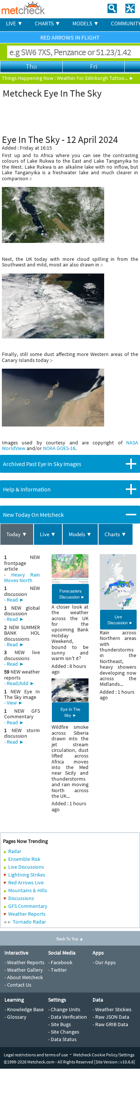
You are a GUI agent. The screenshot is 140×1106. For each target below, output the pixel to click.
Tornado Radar (29, 921)
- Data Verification (67, 1016)
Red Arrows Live (26, 882)
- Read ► (14, 599)
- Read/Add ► (19, 683)
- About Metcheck (23, 977)
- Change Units (64, 1009)
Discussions (21, 898)
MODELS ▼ (85, 23)
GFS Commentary (27, 906)
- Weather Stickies (112, 1009)
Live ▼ (48, 534)
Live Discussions (26, 866)
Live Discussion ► (120, 619)
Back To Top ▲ (70, 938)
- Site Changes (63, 1031)
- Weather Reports (24, 962)
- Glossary (15, 1016)
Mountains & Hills (27, 890)
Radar (14, 851)
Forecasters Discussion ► (72, 594)
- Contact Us (17, 984)
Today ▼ (16, 534)
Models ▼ (80, 534)
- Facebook (60, 962)
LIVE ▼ (14, 23)
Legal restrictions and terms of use (36, 1054)
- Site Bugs (59, 1024)
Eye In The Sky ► (70, 712)
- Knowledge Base (24, 1009)
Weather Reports (27, 913)
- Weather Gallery (23, 969)
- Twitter (57, 969)
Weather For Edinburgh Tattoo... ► (95, 78)
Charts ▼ (116, 534)
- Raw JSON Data (111, 1016)
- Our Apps (104, 962)
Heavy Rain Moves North (22, 577)
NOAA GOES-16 (59, 448)
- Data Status (62, 1039)
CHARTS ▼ (47, 23)
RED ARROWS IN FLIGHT (70, 37)
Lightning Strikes (26, 874)
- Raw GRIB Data (110, 1024)
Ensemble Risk (24, 859)
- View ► (13, 702)
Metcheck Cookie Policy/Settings (103, 1054)
